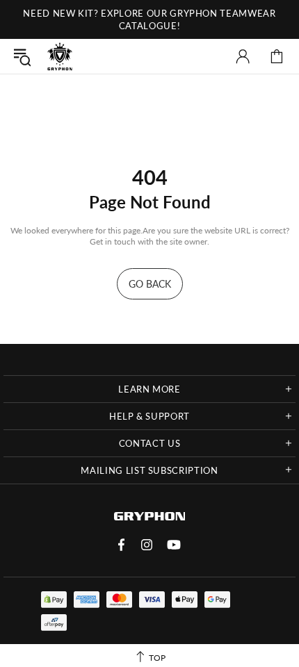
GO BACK (150, 284)
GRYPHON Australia (60, 56)
